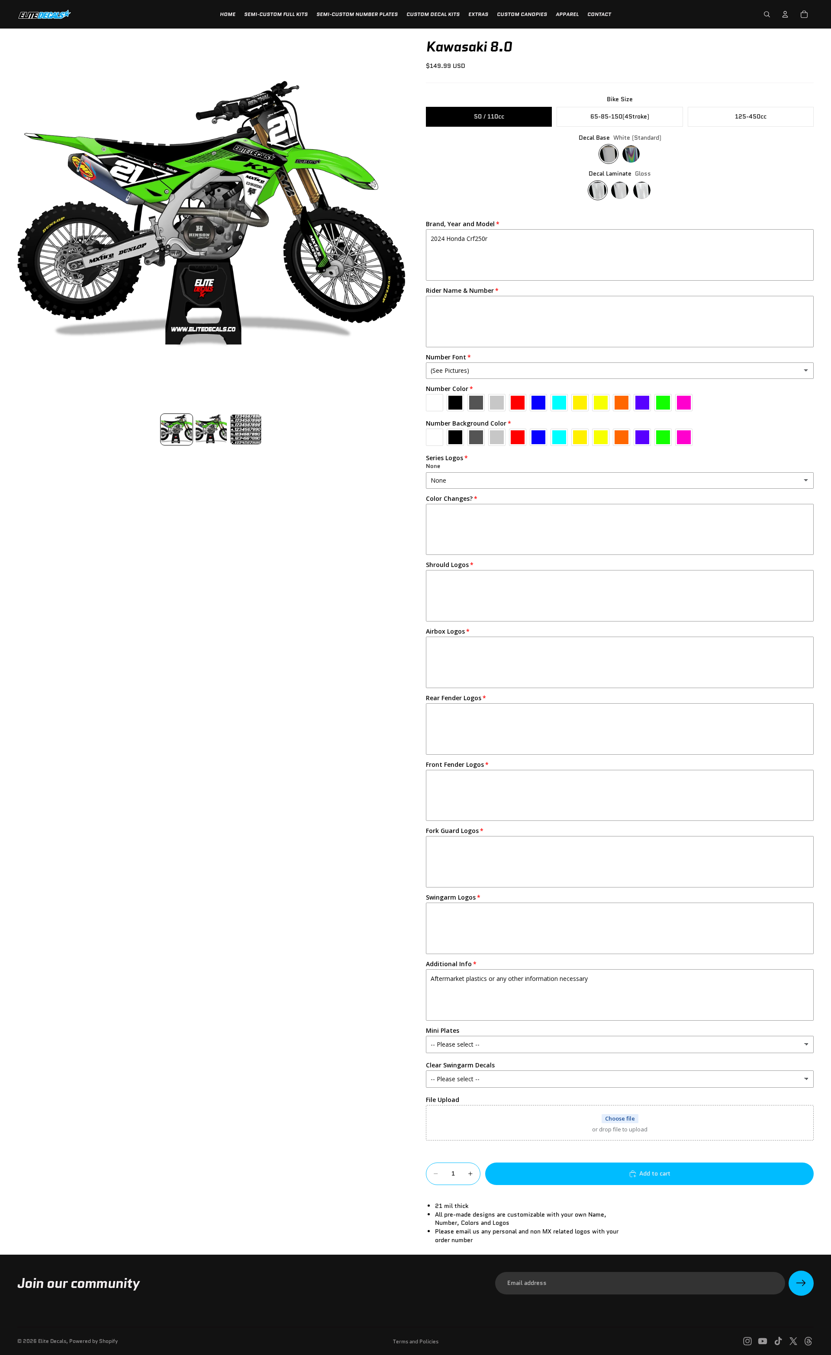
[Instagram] (747, 1341)
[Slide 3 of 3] (245, 429)
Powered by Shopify (93, 1341)
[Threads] (808, 1341)
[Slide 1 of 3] (176, 429)
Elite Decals (52, 1341)
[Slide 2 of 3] (211, 429)
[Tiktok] (778, 1341)
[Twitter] (793, 1341)
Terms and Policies (415, 1341)
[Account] (785, 14)
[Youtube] (762, 1341)
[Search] (766, 14)
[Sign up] (801, 1283)
